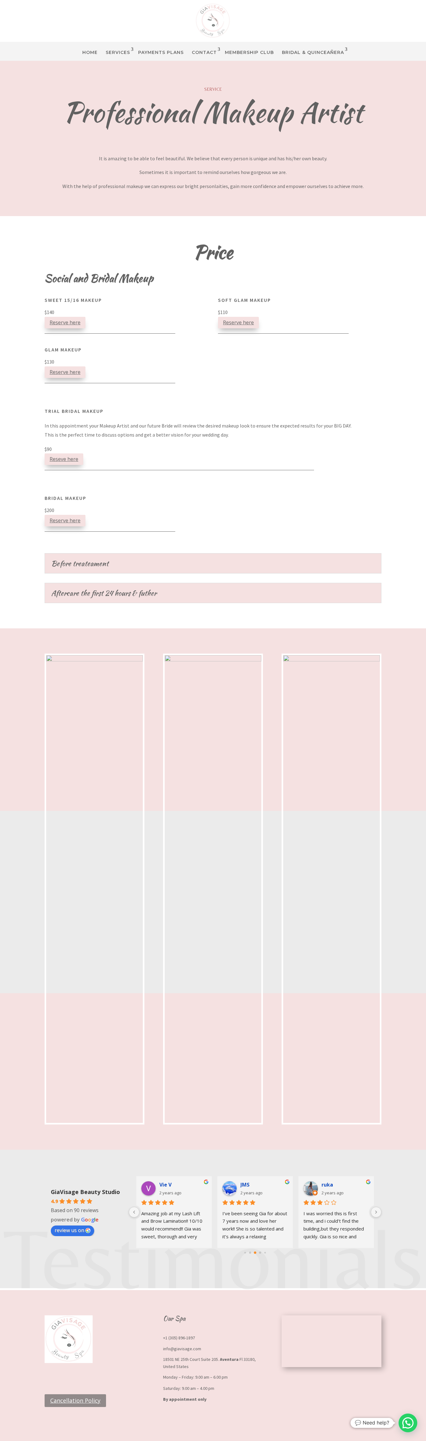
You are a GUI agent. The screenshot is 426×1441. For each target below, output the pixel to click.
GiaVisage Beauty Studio (85, 1192)
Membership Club (249, 52)
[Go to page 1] (250, 1252)
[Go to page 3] (260, 1252)
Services (118, 52)
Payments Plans (161, 52)
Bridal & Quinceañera (313, 52)
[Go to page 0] (245, 1252)
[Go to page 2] (255, 1252)
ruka (327, 1184)
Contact (204, 52)
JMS (244, 1184)
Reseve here (64, 459)
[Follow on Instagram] (50, 1377)
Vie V (165, 1184)
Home (90, 52)
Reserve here (65, 322)
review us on (69, 1230)
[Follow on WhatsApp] (62, 1377)
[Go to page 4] (265, 1252)
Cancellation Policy (75, 1400)
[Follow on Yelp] (75, 1377)
